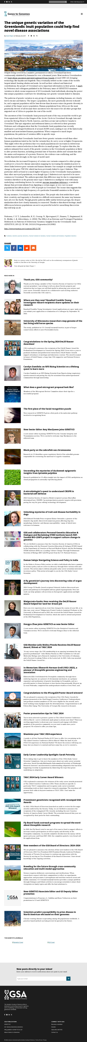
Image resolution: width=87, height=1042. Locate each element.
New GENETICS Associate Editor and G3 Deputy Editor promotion (51, 892)
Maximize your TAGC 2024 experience (43, 734)
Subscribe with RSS (56, 1029)
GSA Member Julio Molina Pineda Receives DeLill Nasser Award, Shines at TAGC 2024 (52, 646)
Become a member (57, 1024)
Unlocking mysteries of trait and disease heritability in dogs (52, 513)
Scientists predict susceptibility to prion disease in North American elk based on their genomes (50, 913)
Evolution (9, 236)
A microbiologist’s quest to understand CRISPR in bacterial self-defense (49, 492)
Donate (53, 1027)
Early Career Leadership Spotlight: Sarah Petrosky (49, 754)
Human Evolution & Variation (37, 236)
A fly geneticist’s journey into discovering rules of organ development (53, 582)
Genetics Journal (17, 236)
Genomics (25, 236)
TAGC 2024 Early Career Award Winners (43, 777)
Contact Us (54, 1032)
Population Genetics (70, 236)
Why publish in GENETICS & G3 (13, 1029)
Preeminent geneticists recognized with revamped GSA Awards (52, 801)
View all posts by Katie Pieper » (24, 266)
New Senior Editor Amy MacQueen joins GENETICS (49, 429)
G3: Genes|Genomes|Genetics (13, 1027)
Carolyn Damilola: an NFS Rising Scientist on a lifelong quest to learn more (51, 367)
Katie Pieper (9, 36)
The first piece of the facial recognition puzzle (47, 408)
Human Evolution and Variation (55, 236)
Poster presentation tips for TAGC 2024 (43, 713)
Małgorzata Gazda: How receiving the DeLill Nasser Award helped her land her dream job (50, 602)
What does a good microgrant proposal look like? (49, 387)
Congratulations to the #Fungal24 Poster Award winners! (53, 692)
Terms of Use (39, 1040)
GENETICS (7, 1024)
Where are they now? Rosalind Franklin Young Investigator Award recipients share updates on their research (51, 302)
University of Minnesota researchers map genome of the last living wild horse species (53, 322)
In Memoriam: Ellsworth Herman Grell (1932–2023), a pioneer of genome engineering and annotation (50, 670)
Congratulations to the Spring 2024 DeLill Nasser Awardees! (49, 342)
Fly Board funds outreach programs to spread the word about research (52, 823)
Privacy (44, 1040)
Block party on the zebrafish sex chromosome (47, 450)
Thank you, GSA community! (38, 279)
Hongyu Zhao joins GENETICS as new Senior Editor (49, 624)
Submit (68, 979)
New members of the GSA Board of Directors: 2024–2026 (52, 845)
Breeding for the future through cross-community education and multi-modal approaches (50, 867)
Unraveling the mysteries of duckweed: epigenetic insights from (50, 471)
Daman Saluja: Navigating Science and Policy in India (51, 560)
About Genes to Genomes (12, 1032)
